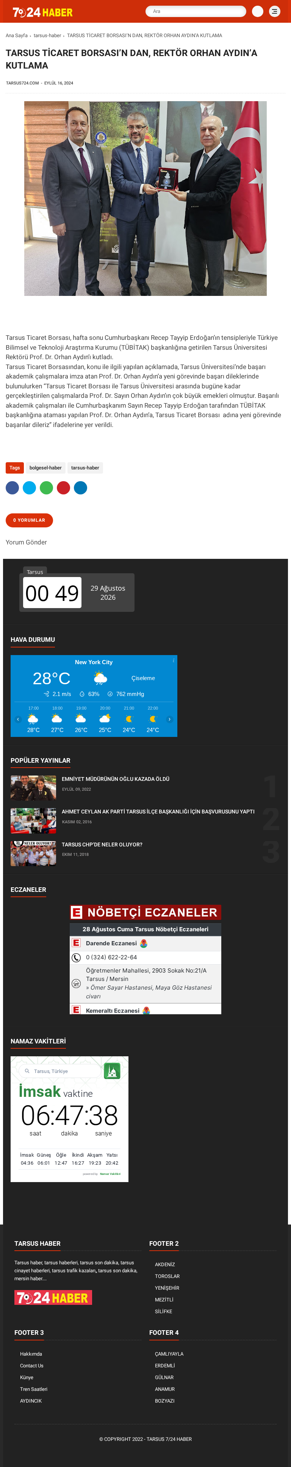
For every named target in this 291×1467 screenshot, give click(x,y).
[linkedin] (80, 487)
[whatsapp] (46, 487)
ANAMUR (165, 1389)
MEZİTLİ (164, 1300)
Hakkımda (31, 1354)
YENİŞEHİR (167, 1288)
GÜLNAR (164, 1377)
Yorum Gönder (26, 542)
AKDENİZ (165, 1264)
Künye (26, 1377)
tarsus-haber (47, 35)
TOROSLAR (167, 1276)
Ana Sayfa (17, 35)
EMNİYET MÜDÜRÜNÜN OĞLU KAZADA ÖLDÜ (115, 779)
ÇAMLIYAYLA (169, 1354)
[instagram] (158, 1452)
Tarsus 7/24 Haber (169, 1439)
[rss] (180, 1452)
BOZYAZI (165, 1401)
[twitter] (29, 487)
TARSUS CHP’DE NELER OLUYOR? (102, 844)
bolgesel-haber (46, 468)
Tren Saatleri (33, 1389)
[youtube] (169, 1452)
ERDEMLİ (165, 1365)
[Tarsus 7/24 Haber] (44, 16)
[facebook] (12, 487)
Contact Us (32, 1365)
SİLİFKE (163, 1311)
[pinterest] (63, 487)
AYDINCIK (31, 1401)
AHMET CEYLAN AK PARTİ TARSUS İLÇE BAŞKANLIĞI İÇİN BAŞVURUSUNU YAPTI (158, 812)
